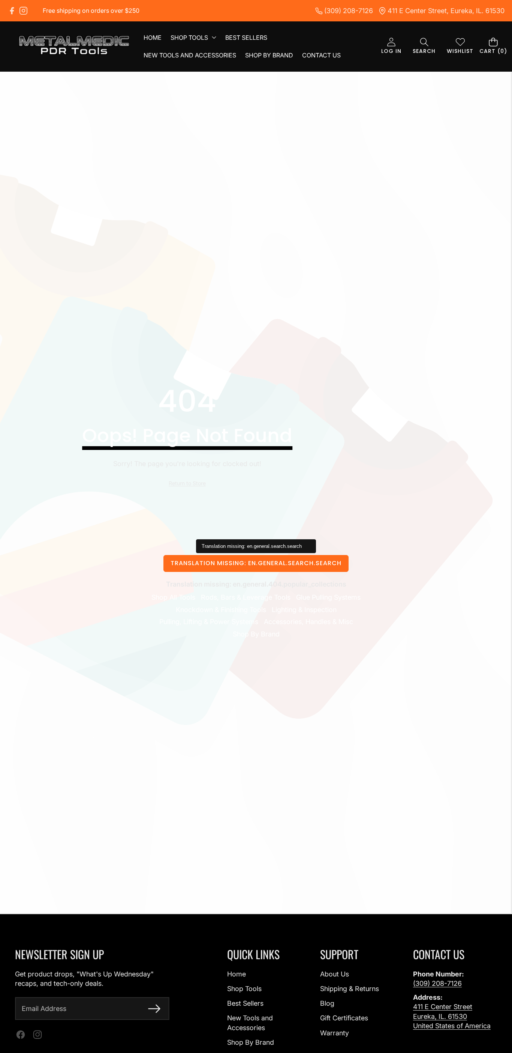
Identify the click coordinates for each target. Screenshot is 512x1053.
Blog (327, 1003)
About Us (334, 974)
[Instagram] (23, 10)
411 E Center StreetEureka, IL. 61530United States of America (452, 1016)
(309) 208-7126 (437, 983)
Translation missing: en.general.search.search (256, 563)
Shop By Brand (256, 634)
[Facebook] (11, 10)
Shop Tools (244, 989)
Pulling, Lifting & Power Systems (208, 622)
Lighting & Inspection (304, 610)
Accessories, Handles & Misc (308, 622)
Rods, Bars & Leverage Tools (245, 597)
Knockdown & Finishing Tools (221, 610)
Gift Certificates (344, 1018)
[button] (424, 46)
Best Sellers (245, 1003)
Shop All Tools (173, 597)
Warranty (334, 1033)
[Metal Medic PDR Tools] (74, 46)
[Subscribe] (154, 1008)
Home (236, 974)
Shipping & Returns (349, 989)
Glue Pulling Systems (328, 597)
